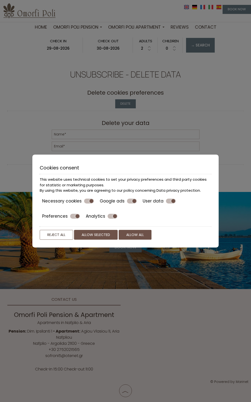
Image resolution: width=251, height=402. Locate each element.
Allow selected (96, 234)
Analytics (95, 216)
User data (153, 201)
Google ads (112, 201)
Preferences (55, 216)
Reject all (56, 234)
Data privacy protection (178, 190)
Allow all (135, 234)
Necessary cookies (62, 201)
